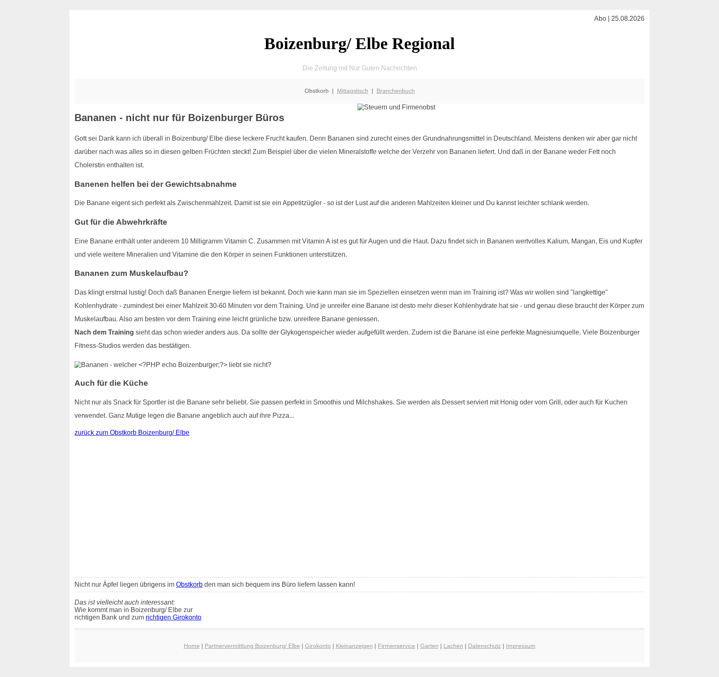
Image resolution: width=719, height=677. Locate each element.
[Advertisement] (359, 509)
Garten (429, 645)
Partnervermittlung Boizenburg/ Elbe (252, 645)
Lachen (453, 645)
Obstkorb (189, 584)
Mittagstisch (352, 90)
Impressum (521, 645)
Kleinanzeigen (354, 645)
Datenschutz (484, 645)
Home (192, 645)
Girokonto (318, 645)
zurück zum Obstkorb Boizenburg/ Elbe (131, 432)
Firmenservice (396, 645)
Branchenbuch (396, 90)
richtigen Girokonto (173, 617)
